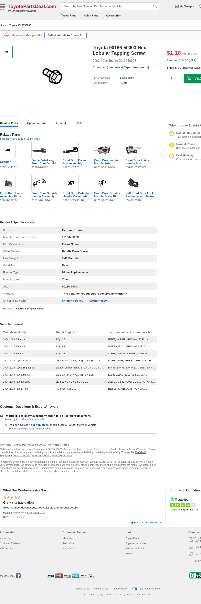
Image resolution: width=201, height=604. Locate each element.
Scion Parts (91, 15)
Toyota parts (50, 471)
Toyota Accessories (136, 543)
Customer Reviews (10, 543)
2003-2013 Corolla (62, 455)
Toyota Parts (68, 15)
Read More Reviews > (149, 522)
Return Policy (98, 300)
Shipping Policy (72, 300)
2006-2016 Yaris (22, 455)
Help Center (69, 548)
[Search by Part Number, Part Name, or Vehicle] (155, 6)
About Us (5, 538)
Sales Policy (82, 588)
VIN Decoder (7, 548)
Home (3, 25)
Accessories (113, 15)
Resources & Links (136, 548)
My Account (69, 538)
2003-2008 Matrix (41, 455)
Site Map (130, 553)
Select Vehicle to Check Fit (65, 35)
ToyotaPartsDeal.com (11, 461)
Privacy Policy (120, 588)
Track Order (69, 543)
